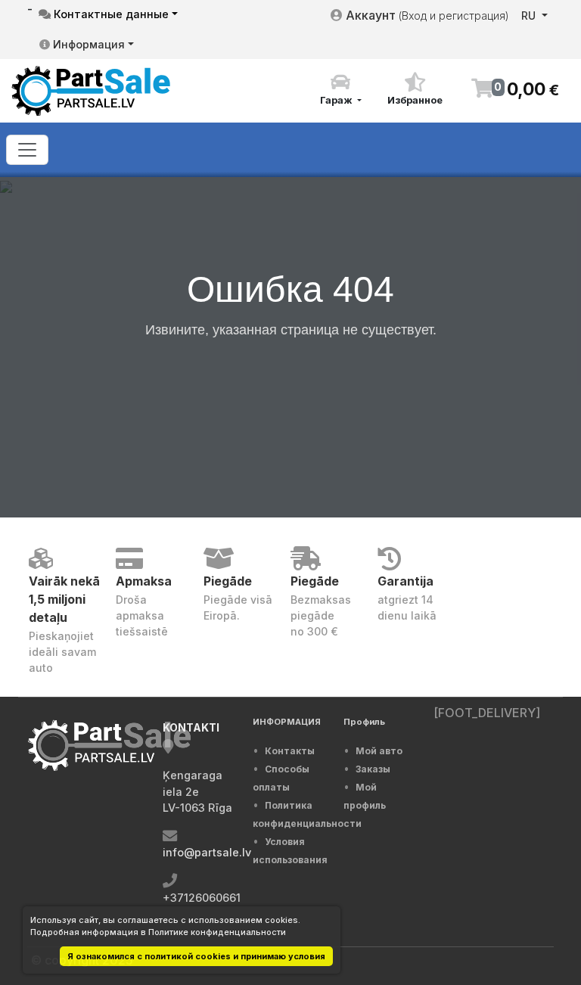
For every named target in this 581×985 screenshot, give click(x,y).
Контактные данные (110, 14)
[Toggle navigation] (27, 150)
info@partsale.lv (207, 852)
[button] (340, 90)
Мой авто (379, 751)
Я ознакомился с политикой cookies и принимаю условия (196, 956)
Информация (87, 44)
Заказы (373, 769)
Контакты (290, 751)
